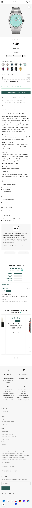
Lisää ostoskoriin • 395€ (16, 92)
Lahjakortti (4, 424)
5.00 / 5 (20, 268)
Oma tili (3, 414)
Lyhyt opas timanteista (7, 419)
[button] (10, 273)
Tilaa (6, 488)
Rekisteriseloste (5, 439)
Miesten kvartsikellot (9, 253)
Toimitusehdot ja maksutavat (8, 436)
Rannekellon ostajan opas (7, 421)
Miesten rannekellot (23, 253)
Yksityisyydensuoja (6, 442)
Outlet (3, 416)
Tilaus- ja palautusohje (7, 434)
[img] (4, 289)
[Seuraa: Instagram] (6, 493)
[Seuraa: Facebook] (2, 493)
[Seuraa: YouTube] (10, 493)
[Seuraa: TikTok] (14, 493)
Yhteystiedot (4, 411)
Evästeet (3, 444)
